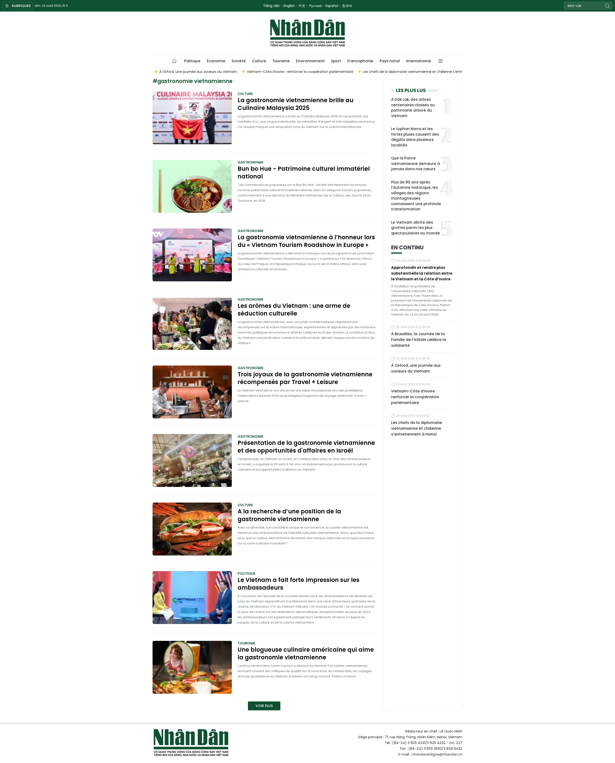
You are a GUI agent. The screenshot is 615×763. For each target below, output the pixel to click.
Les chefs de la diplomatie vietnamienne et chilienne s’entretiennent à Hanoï (416, 428)
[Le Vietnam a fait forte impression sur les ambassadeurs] (192, 597)
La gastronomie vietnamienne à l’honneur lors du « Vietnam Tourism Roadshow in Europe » (306, 241)
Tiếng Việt (271, 5)
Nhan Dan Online (307, 33)
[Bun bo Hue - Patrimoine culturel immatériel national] (192, 186)
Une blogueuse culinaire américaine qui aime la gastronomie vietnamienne (306, 653)
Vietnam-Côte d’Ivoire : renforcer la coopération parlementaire (415, 396)
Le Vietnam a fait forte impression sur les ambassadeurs (298, 584)
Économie (216, 60)
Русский (315, 5)
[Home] (174, 61)
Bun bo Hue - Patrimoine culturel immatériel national (304, 172)
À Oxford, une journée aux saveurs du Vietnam (416, 368)
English (289, 5)
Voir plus (264, 705)
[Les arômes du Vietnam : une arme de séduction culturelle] (192, 323)
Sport (336, 60)
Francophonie (360, 60)
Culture (259, 60)
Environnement (310, 60)
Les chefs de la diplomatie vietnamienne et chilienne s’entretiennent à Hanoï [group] (425, 71)
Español (332, 5)
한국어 (347, 5)
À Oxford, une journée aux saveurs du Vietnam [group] (196, 71)
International (418, 60)
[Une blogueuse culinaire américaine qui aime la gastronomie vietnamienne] (192, 667)
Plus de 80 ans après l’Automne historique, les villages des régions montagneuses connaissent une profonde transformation (416, 196)
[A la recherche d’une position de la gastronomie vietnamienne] (192, 529)
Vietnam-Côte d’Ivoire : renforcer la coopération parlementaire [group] (298, 71)
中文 (302, 5)
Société (239, 60)
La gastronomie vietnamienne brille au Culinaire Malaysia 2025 (295, 104)
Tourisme (281, 60)
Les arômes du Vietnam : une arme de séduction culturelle (294, 309)
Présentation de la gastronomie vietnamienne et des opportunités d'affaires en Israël (306, 446)
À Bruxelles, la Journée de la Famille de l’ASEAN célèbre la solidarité (418, 339)
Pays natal (390, 60)
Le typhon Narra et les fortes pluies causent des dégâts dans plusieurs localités (415, 137)
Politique (192, 60)
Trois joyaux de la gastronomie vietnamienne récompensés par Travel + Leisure (305, 378)
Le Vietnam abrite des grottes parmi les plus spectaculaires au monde (415, 228)
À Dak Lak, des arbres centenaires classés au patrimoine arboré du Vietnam (413, 107)
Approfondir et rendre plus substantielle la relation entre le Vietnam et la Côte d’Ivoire (421, 273)
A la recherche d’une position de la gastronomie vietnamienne (289, 515)
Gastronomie (250, 162)
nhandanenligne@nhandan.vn (437, 754)
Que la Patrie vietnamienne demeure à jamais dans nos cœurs (415, 163)
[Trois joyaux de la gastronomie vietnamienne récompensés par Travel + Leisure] (192, 392)
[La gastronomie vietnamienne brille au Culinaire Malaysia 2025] (192, 117)
